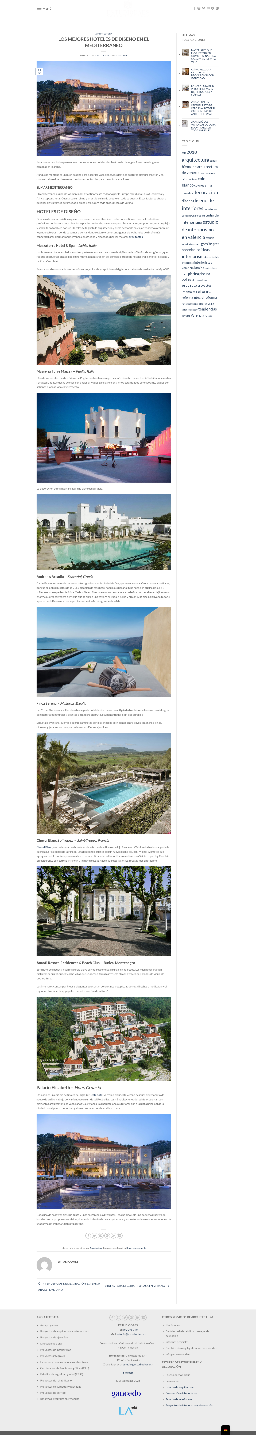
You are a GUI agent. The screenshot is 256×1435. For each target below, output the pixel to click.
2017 (184, 153)
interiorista (213, 257)
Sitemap (128, 1372)
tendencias (207, 309)
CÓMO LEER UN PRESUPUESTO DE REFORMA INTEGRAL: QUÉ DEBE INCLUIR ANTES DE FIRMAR (203, 108)
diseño (187, 201)
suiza (210, 303)
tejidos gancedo (190, 309)
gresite (206, 244)
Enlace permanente (136, 1248)
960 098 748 (130, 1329)
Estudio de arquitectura (179, 1387)
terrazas (186, 315)
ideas (205, 249)
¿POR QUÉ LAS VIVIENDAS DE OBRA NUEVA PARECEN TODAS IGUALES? (203, 126)
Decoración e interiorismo (181, 1393)
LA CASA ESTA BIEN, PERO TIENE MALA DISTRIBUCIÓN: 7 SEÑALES (203, 90)
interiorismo (194, 256)
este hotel (97, 1094)
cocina (184, 179)
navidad (209, 268)
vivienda (208, 316)
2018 (192, 152)
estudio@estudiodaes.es (131, 1334)
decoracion (205, 192)
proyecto (189, 285)
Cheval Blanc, (45, 847)
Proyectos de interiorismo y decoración (189, 1405)
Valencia (197, 315)
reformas (186, 304)
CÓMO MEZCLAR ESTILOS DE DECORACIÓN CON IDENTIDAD (202, 74)
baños (213, 160)
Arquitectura (103, 34)
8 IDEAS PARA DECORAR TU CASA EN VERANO (135, 1285)
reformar (211, 297)
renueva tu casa (198, 303)
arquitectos (136, 236)
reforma (203, 291)
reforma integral (193, 297)
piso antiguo (201, 280)
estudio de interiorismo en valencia (200, 229)
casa (202, 173)
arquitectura (195, 160)
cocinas (192, 179)
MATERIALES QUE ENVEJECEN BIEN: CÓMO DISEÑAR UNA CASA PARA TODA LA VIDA (203, 56)
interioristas (188, 262)
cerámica (210, 173)
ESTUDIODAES (121, 55)
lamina (199, 268)
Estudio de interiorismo (179, 1399)
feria (198, 244)
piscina (193, 273)
